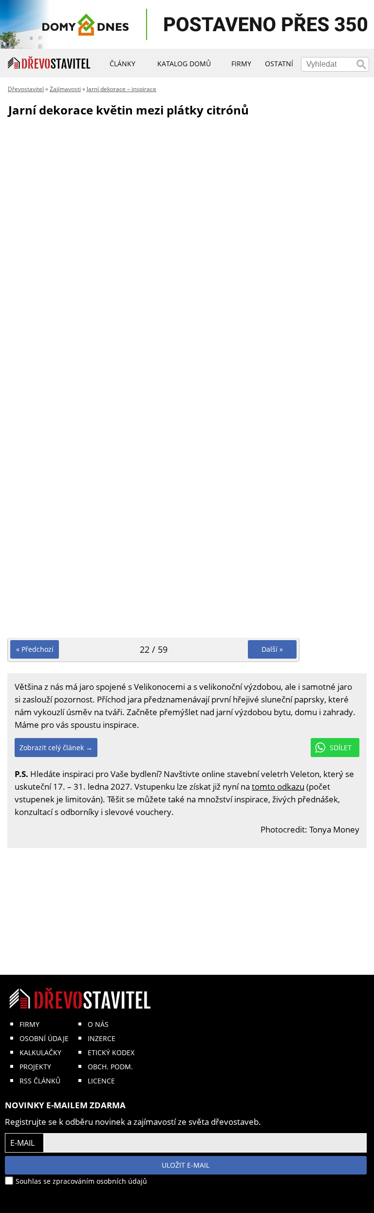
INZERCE (101, 1038)
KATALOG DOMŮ (184, 63)
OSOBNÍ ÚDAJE (44, 1038)
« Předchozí (35, 649)
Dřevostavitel (26, 89)
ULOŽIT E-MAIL (185, 1165)
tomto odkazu (278, 786)
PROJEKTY (35, 1066)
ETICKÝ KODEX (111, 1052)
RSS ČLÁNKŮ (39, 1080)
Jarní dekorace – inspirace (121, 89)
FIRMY (29, 1024)
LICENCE (101, 1080)
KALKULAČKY (40, 1052)
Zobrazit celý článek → (56, 747)
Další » (272, 649)
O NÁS (98, 1024)
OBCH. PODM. (110, 1066)
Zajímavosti (65, 89)
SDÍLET (341, 747)
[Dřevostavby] (49, 63)
